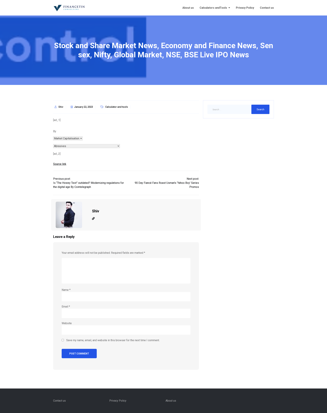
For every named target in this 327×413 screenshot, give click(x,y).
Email (66, 306)
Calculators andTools (213, 7)
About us (188, 7)
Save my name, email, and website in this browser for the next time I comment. (113, 340)
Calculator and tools (116, 107)
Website (67, 323)
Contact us (267, 7)
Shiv (60, 107)
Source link (59, 164)
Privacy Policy (245, 7)
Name (66, 289)
